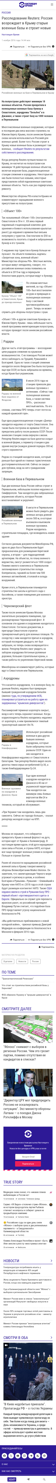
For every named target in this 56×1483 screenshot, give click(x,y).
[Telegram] (28, 1479)
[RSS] (37, 1455)
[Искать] (44, 1479)
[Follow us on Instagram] (24, 1455)
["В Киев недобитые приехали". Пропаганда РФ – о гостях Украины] (28, 1371)
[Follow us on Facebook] (4, 1455)
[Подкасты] (44, 1455)
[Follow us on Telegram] (31, 1455)
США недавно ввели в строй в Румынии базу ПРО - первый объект (27, 892)
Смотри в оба (15, 1337)
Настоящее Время (10, 34)
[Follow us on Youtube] (18, 1455)
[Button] (17, 47)
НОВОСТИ (11, 1261)
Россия (6, 12)
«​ (19, 895)
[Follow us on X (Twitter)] (11, 1455)
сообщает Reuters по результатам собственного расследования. (25, 150)
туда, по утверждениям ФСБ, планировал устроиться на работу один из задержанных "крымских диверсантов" (24, 699)
